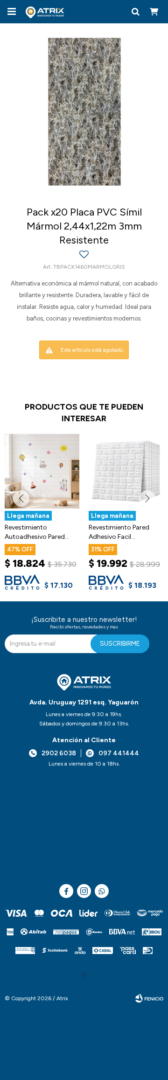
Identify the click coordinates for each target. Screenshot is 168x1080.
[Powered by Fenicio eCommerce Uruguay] (149, 998)
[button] (135, 11)
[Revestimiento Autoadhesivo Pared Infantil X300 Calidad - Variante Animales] (42, 471)
